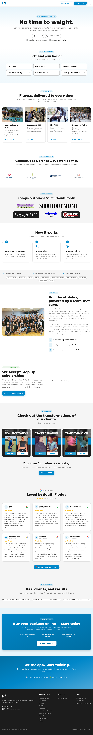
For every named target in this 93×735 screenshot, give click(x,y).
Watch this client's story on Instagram (65, 381)
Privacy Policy (80, 700)
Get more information (12, 393)
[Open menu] (89, 3)
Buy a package (48, 643)
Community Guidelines (83, 703)
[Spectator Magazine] (25, 205)
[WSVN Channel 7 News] (70, 214)
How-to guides (62, 698)
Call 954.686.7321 (53, 36)
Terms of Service (81, 698)
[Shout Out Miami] (58, 205)
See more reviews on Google (47, 567)
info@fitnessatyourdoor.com (13, 709)
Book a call (39, 36)
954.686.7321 (8, 706)
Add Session (75, 729)
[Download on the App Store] (37, 41)
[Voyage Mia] (26, 214)
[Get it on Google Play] (57, 41)
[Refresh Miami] (50, 214)
